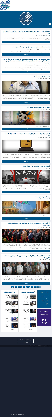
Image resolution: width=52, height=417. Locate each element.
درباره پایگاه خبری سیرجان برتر (25, 339)
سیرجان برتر (31, 65)
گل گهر (28, 49)
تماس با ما (26, 342)
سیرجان (31, 49)
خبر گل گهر (38, 35)
